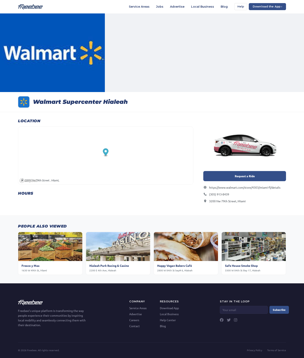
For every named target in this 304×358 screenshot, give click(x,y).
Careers (134, 320)
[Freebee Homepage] (30, 302)
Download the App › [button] (267, 6)
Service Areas (139, 6)
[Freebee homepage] (30, 6)
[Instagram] (235, 320)
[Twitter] (229, 320)
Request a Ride (245, 176)
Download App (169, 308)
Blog (224, 6)
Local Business (202, 6)
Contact (134, 326)
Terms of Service (276, 350)
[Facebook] (222, 320)
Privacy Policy (254, 350)
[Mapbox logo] (28, 180)
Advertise (177, 6)
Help (240, 6)
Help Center (168, 320)
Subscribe (279, 309)
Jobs (159, 6)
